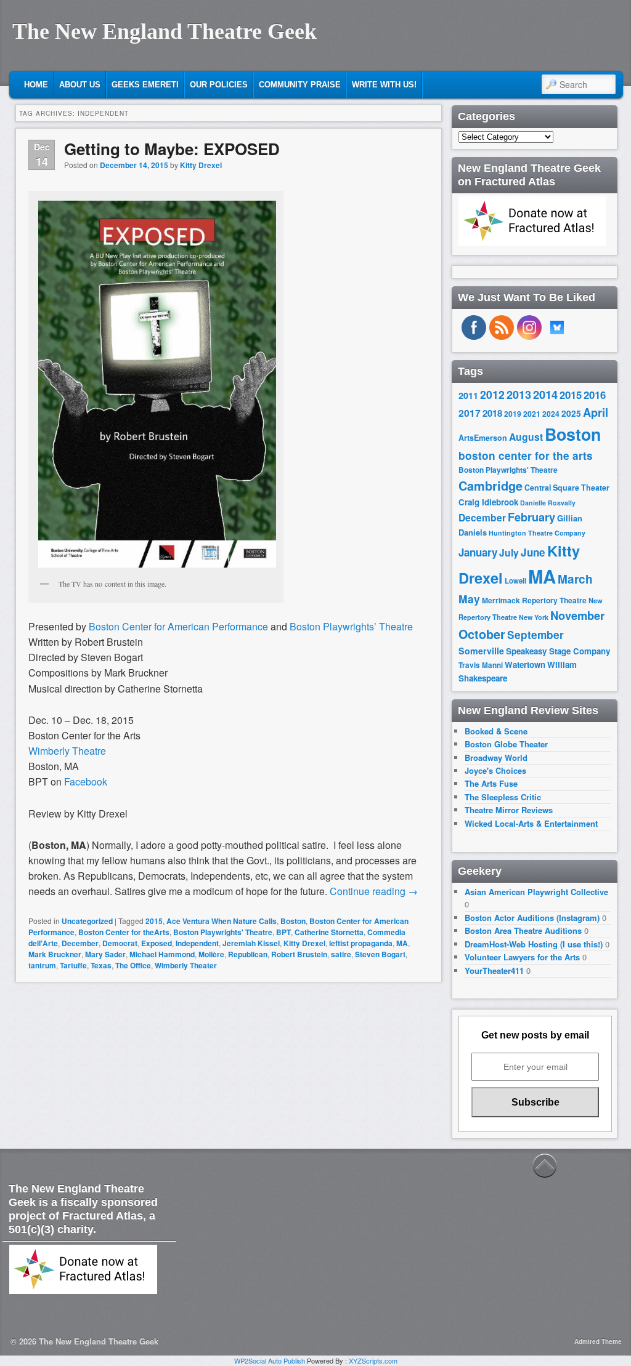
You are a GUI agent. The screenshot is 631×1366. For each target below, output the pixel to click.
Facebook (85, 781)
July (509, 552)
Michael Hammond (162, 954)
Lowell (515, 581)
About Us (79, 84)
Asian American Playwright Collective (536, 892)
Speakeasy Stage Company (558, 651)
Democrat (119, 943)
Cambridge (490, 485)
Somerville (481, 651)
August (526, 437)
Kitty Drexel (201, 165)
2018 (492, 413)
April (595, 412)
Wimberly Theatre (67, 751)
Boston (293, 920)
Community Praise (300, 84)
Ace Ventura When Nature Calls (221, 920)
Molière (211, 954)
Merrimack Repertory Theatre (534, 600)
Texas (101, 965)
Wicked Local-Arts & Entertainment (531, 823)
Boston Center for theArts (123, 932)
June (533, 552)
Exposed (156, 943)
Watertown (525, 664)
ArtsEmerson (482, 437)
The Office (133, 965)
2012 (492, 394)
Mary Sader (105, 954)
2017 (469, 413)
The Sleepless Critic (503, 797)
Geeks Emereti (145, 84)
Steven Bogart (380, 954)
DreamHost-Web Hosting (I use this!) (534, 944)
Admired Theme (598, 1341)
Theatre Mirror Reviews (509, 810)
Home (36, 84)
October (481, 634)
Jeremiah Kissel (251, 943)
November (577, 615)
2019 (512, 413)
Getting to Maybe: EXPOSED (172, 148)
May (469, 598)
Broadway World (496, 757)
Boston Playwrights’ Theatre (351, 626)
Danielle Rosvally (548, 502)
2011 (468, 395)
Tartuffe (73, 965)
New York (533, 617)
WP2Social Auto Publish (269, 1360)
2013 (519, 395)
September (535, 634)
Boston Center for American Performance (178, 626)
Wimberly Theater (186, 965)
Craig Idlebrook (488, 502)
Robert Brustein (299, 954)
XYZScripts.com (373, 1360)
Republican (247, 954)
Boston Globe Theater (506, 744)
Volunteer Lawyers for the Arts (522, 957)
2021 (531, 413)
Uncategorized (87, 920)
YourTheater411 (494, 970)
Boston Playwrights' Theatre (222, 932)
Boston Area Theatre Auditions (523, 930)
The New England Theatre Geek (164, 31)
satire (341, 954)
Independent (197, 943)
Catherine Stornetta (329, 932)
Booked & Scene (496, 731)
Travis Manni (480, 665)
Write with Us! (384, 84)
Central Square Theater (566, 487)
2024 (551, 413)
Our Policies (219, 84)
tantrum (42, 965)
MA (402, 943)
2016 (595, 394)
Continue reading (374, 891)
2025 (571, 413)
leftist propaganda (361, 943)
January (477, 552)
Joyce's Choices (495, 770)
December (80, 943)
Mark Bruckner (54, 954)
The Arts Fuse (491, 783)
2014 (545, 394)
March (575, 579)
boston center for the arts (525, 455)
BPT (283, 932)
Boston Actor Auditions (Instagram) (532, 917)
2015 (154, 920)
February (531, 517)
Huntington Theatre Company (537, 532)
